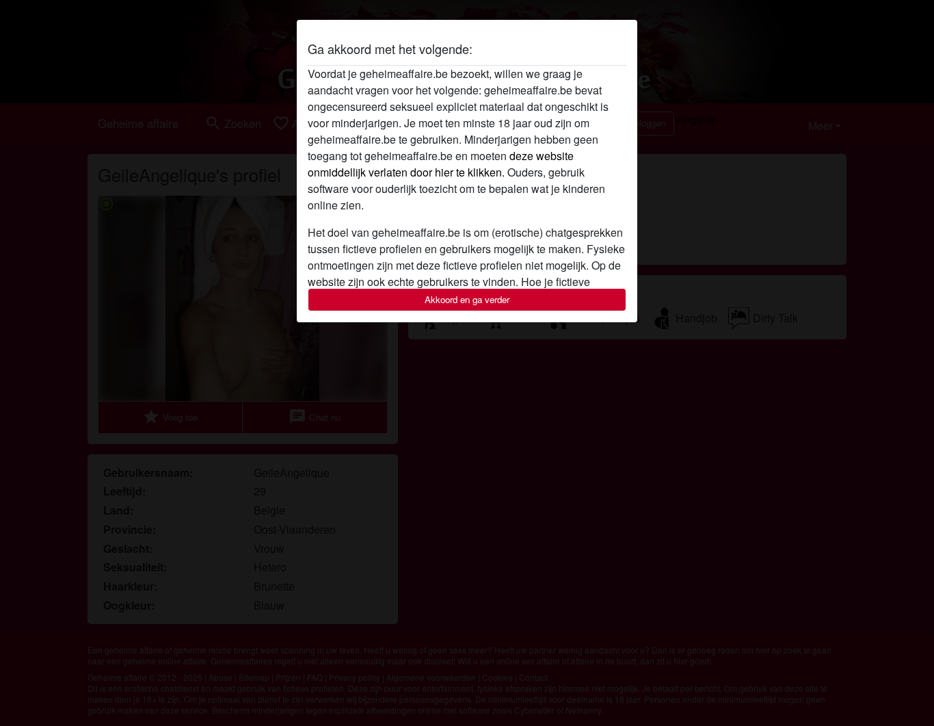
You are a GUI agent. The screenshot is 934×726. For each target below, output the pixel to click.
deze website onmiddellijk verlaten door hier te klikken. (441, 164)
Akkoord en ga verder (467, 299)
